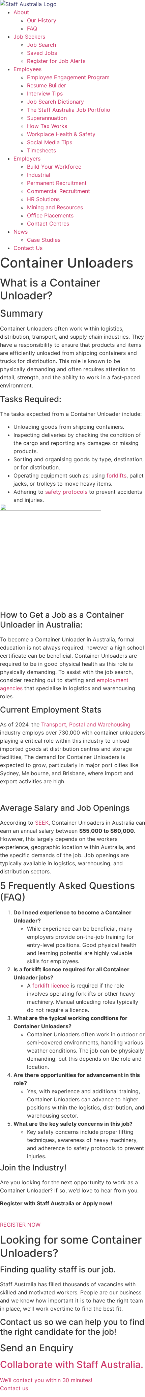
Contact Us (27, 248)
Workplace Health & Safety (61, 134)
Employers (26, 158)
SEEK (42, 822)
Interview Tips (45, 93)
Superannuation (47, 117)
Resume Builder (46, 85)
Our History (41, 20)
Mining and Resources (55, 207)
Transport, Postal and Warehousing (85, 724)
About (21, 12)
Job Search (41, 44)
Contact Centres (48, 223)
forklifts (116, 475)
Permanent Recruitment (57, 182)
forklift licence (50, 985)
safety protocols (66, 491)
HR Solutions (43, 199)
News (20, 231)
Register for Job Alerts (56, 61)
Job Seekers (29, 36)
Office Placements (50, 215)
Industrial (38, 174)
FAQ (32, 28)
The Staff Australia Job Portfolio (68, 109)
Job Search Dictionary (55, 101)
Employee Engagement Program (68, 77)
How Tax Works (47, 126)
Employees (27, 69)
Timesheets (41, 150)
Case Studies (43, 239)
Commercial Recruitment (58, 191)
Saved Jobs (42, 52)
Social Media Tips (49, 142)
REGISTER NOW (20, 1224)
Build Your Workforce (54, 166)
